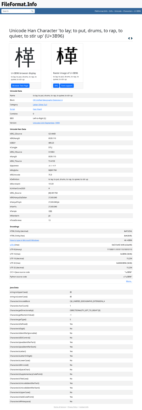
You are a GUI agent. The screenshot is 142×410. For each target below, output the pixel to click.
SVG (56, 85)
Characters (127, 11)
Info (111, 11)
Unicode (117, 11)
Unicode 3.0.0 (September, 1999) (46, 123)
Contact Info (83, 407)
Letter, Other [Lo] (40, 104)
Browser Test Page (20, 85)
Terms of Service (60, 407)
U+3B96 (137, 11)
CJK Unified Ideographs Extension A (48, 100)
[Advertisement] (72, 21)
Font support (66, 85)
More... (129, 281)
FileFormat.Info (101, 11)
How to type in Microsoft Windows (24, 240)
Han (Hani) (37, 109)
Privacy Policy (73, 407)
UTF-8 (12, 245)
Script (12, 109)
